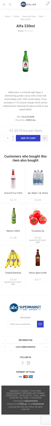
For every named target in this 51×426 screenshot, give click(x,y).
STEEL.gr (22, 404)
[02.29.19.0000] (13, 178)
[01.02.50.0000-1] (37, 215)
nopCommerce (31, 401)
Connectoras (38, 404)
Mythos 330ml (13, 231)
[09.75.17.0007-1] (37, 178)
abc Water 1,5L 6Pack (38, 193)
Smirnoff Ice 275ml (13, 193)
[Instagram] (28, 363)
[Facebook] (22, 363)
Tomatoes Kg (37, 231)
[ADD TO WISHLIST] (45, 138)
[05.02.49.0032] (13, 257)
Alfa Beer (28, 31)
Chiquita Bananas (13, 272)
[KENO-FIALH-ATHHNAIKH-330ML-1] (37, 257)
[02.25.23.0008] (13, 215)
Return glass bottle (38, 272)
